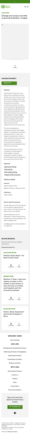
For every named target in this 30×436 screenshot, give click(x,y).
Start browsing (14, 340)
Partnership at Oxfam (14, 355)
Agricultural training (10, 167)
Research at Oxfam (14, 363)
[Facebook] (15, 413)
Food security (8, 169)
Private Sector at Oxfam (15, 359)
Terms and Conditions (14, 390)
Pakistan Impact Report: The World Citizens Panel (13, 257)
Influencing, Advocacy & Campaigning (15, 352)
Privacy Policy (15, 386)
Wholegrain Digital (12, 431)
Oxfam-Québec (8, 195)
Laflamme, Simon (20, 188)
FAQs (7, 224)
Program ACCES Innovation (12, 175)
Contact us (14, 375)
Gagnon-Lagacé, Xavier (10, 186)
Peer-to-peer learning (10, 172)
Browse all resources (8, 247)
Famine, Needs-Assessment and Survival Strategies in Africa (13, 314)
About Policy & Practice (14, 371)
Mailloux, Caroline (9, 188)
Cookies (14, 378)
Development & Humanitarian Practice (14, 348)
